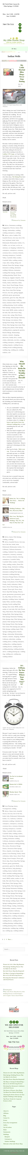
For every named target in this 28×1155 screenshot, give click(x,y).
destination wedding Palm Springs (12, 572)
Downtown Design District (10, 577)
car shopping (12, 248)
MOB (11, 310)
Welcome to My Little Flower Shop (13, 1144)
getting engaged (18, 292)
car (9, 245)
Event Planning (19, 280)
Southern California (14, 911)
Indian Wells (16, 302)
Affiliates (6, 1113)
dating (12, 263)
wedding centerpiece (8, 342)
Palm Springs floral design (14, 621)
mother (16, 310)
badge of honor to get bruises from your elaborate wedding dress (16, 422)
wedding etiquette (8, 345)
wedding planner (18, 923)
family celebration (12, 282)
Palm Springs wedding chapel (11, 629)
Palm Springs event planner (10, 320)
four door (10, 292)
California (5, 549)
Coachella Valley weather (14, 258)
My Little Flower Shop (14, 312)
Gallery (5, 1125)
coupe (4, 263)
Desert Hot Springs (13, 265)
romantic (10, 335)
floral (8, 285)
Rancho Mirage (7, 332)
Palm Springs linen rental (14, 325)
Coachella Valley (15, 559)
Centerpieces (8, 1139)
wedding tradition (8, 656)
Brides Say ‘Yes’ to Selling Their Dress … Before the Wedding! (17, 500)
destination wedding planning (11, 574)
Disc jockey (6, 846)
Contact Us (6, 1118)
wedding (18, 230)
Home (5, 1129)
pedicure (19, 903)
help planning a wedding (14, 300)
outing (12, 315)
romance (5, 335)
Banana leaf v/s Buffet (16, 784)
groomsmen (6, 297)
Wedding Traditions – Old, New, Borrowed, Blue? (17, 509)
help (17, 297)
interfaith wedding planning (14, 873)
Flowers (12, 228)
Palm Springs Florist (8, 624)
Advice (6, 225)
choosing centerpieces (9, 255)
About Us (6, 1111)
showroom (5, 337)
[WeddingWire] (7, 989)
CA (23, 243)
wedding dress (19, 342)
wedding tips (17, 654)
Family (4, 282)
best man (15, 238)
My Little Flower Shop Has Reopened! (13, 971)
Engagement (6, 228)
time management (14, 913)
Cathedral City (12, 552)
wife (9, 352)
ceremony (20, 250)
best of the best (7, 544)
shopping (16, 335)
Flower (21, 285)
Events (5, 1120)
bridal (13, 240)
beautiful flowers (7, 238)
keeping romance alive (17, 307)
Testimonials (6, 1132)
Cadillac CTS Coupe (8, 154)
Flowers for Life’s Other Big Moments (13, 964)
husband (9, 302)
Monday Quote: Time (16, 792)
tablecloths (10, 340)
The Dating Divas (17, 177)
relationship (10, 634)
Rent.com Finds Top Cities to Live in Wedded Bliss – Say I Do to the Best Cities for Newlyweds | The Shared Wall (13, 215)
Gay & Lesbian (7, 1127)
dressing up (6, 278)
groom (10, 295)
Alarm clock (12, 811)
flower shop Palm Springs (13, 290)
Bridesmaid (6, 243)
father (19, 282)
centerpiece (6, 250)
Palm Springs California (17, 317)
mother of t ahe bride (8, 609)
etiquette (17, 278)
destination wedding (8, 268)
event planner (11, 280)
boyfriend (8, 240)
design (21, 265)
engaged (12, 278)
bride (17, 240)
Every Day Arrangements (10, 1122)
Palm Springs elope (8, 619)
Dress (19, 275)
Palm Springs (6, 317)
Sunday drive (13, 337)
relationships (11, 230)
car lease (12, 245)
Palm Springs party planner (17, 626)
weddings (18, 233)
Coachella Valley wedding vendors (12, 260)
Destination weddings (15, 225)
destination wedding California (11, 569)
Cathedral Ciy (20, 248)
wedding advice (7, 641)
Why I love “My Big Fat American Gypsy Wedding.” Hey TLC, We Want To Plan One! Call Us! (13, 520)
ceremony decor (7, 253)
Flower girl (15, 287)
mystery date (6, 315)
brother (20, 243)
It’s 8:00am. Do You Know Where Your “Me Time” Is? (21, 675)
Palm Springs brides (16, 614)
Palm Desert (18, 315)
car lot (18, 245)
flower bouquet (7, 287)
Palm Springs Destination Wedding (12, 616)
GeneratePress (14, 1152)
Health (18, 866)
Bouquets (7, 1136)
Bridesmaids (13, 243)
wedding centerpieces (9, 233)
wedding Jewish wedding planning (12, 347)
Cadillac (5, 245)
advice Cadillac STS (15, 235)
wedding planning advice (10, 925)
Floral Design (14, 285)
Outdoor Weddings (10, 1141)
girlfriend (5, 295)
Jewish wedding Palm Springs (11, 876)
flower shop (18, 589)
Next (10, 939)
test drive (16, 340)
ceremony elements (17, 253)
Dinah (15, 275)
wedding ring (6, 350)
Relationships (16, 332)
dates (8, 263)
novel (21, 881)
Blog (4, 1115)
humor (17, 228)
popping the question (18, 330)
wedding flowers (18, 345)
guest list (12, 297)
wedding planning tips (13, 651)
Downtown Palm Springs (15, 848)
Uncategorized (7, 808)
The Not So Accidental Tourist (16, 777)
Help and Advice (13, 597)
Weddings (6, 1134)
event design (15, 851)
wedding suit (14, 350)
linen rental (6, 310)
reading (14, 906)
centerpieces (13, 250)
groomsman (16, 295)
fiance (4, 285)
